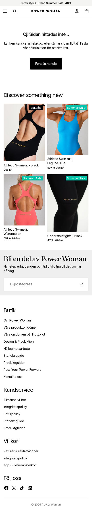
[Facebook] (6, 488)
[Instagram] (14, 488)
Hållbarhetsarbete (17, 348)
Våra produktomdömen (21, 327)
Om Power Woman (17, 320)
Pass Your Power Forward (23, 369)
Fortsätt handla (46, 64)
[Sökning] (15, 11)
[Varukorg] (87, 11)
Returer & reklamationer (21, 451)
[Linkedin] (30, 488)
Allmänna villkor (15, 400)
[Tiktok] (22, 488)
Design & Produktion (19, 341)
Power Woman (51, 504)
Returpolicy (12, 414)
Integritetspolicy (15, 407)
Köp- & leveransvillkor (20, 465)
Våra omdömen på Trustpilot (24, 334)
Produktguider (14, 363)
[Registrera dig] (81, 284)
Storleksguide (14, 355)
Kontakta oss (13, 377)
